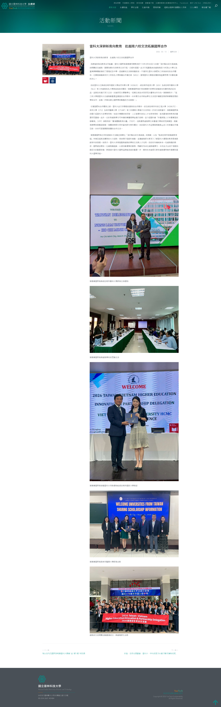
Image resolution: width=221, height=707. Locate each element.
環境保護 (156, 7)
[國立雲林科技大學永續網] (18, 6)
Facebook (184, 3)
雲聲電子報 (149, 3)
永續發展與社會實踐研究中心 (167, 3)
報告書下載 (206, 7)
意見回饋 (139, 3)
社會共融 (145, 7)
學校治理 (134, 7)
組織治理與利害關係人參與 (175, 7)
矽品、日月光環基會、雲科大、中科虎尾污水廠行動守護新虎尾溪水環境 (151, 653)
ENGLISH (207, 3)
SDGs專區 (194, 7)
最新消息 (112, 7)
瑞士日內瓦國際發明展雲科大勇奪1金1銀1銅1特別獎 (63, 653)
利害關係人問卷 (128, 3)
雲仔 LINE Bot (195, 3)
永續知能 (123, 7)
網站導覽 (117, 3)
